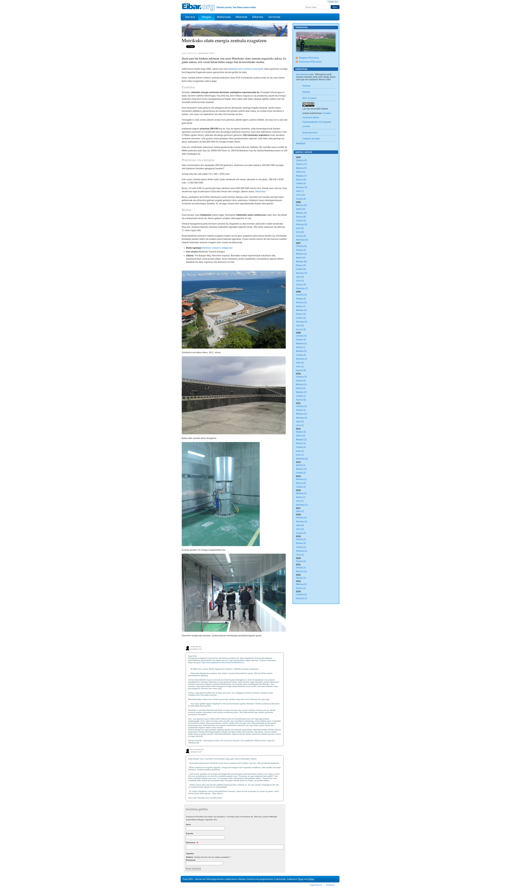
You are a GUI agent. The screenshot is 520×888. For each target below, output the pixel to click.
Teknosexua (301, 27)
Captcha (190, 853)
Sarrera (190, 16)
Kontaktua (330, 885)
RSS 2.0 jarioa (309, 98)
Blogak (206, 16)
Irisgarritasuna (316, 885)
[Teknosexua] (316, 41)
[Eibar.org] (198, 7)
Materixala (224, 16)
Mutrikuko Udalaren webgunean (217, 248)
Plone (300, 879)
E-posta (189, 833)
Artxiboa (306, 92)
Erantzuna (191, 842)
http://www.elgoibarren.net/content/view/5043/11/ (222, 662)
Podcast (306, 86)
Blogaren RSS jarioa (309, 57)
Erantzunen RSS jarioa (310, 61)
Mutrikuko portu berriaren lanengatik (246, 69)
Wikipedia (260, 191)
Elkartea (257, 16)
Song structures (309, 132)
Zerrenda (274, 16)
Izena (188, 824)
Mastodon (300, 143)
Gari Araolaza (302, 74)
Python (311, 879)
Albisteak (241, 16)
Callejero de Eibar (311, 138)
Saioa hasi (333, 2)
